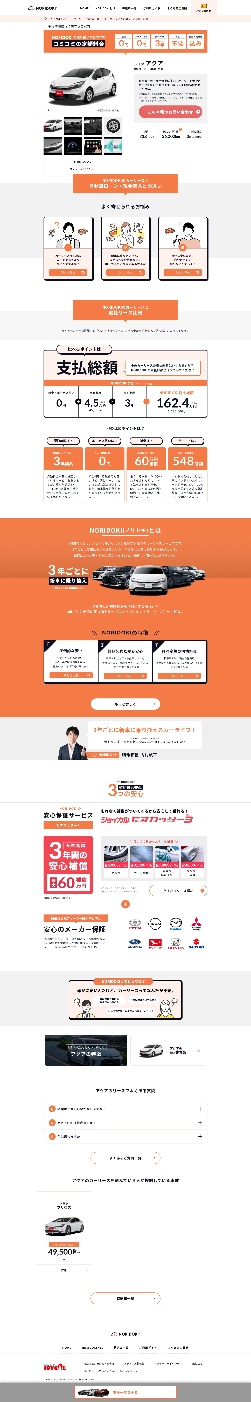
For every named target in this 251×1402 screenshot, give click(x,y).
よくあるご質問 (177, 8)
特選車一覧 (129, 8)
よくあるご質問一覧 (125, 1158)
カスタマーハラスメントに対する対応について (110, 1370)
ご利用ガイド (151, 8)
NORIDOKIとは (105, 8)
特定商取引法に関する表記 (99, 1363)
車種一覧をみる (125, 1392)
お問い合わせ (203, 10)
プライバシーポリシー (167, 1363)
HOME (84, 8)
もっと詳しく (125, 704)
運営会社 (197, 1363)
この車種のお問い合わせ (170, 112)
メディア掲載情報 (134, 1363)
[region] (125, 914)
